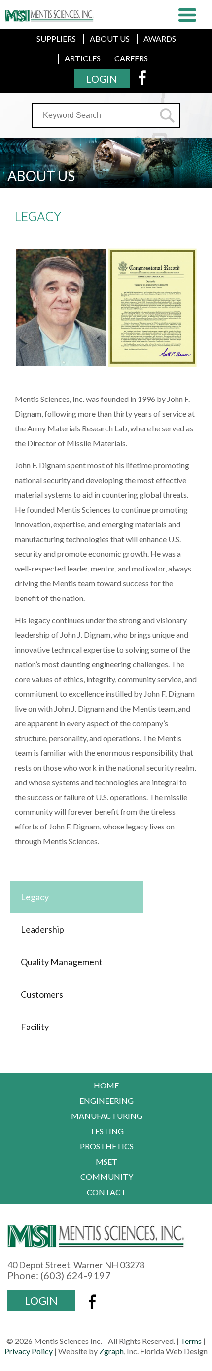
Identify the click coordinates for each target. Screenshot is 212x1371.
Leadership (42, 929)
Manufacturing (106, 1115)
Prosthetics (107, 1146)
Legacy (35, 896)
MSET (106, 1161)
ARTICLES (83, 58)
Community (106, 1176)
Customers (42, 994)
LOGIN (101, 79)
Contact (106, 1192)
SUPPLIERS (56, 38)
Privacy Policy (28, 1351)
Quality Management (62, 961)
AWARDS (159, 38)
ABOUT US (110, 38)
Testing (107, 1131)
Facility (35, 1026)
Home (106, 1085)
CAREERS (131, 58)
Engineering (106, 1100)
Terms (191, 1340)
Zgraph (111, 1351)
